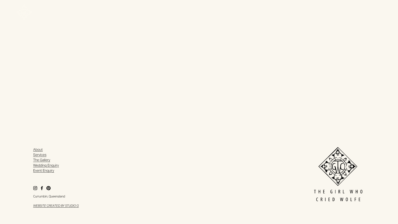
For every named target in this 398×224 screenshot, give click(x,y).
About (169, 12)
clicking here (98, 69)
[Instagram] (356, 12)
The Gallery (208, 12)
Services (187, 12)
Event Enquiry (43, 170)
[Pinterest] (380, 12)
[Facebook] (368, 12)
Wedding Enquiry (46, 165)
